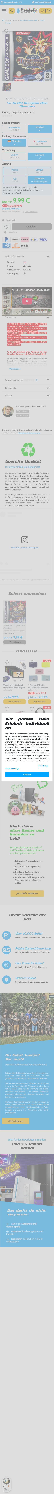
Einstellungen (43, 767)
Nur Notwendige (12, 768)
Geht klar (27, 774)
